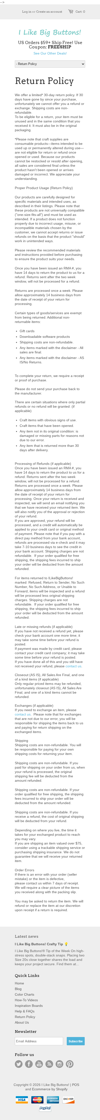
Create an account (49, 11)
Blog (18, 989)
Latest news (26, 936)
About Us (22, 1022)
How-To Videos (26, 1000)
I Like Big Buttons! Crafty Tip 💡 (41, 944)
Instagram (59, 1064)
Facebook (29, 1064)
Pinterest (70, 1064)
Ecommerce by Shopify (49, 1089)
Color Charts (24, 994)
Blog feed (49, 1064)
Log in (26, 11)
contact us (73, 666)
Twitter (19, 1064)
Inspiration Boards (29, 1006)
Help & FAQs (24, 1011)
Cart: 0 (80, 11)
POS (75, 1085)
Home (19, 983)
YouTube (39, 1064)
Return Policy (25, 1017)
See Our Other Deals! (50, 53)
